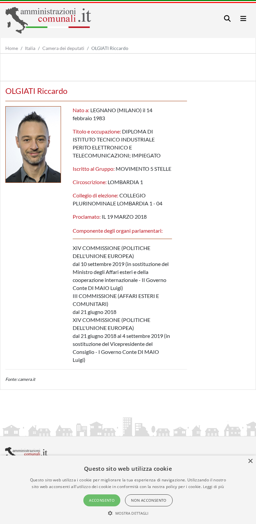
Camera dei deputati (63, 48)
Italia (30, 48)
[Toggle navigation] (227, 18)
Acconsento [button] (102, 500)
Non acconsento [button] (149, 500)
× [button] (250, 461)
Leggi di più (213, 486)
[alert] (128, 489)
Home (11, 48)
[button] (128, 513)
